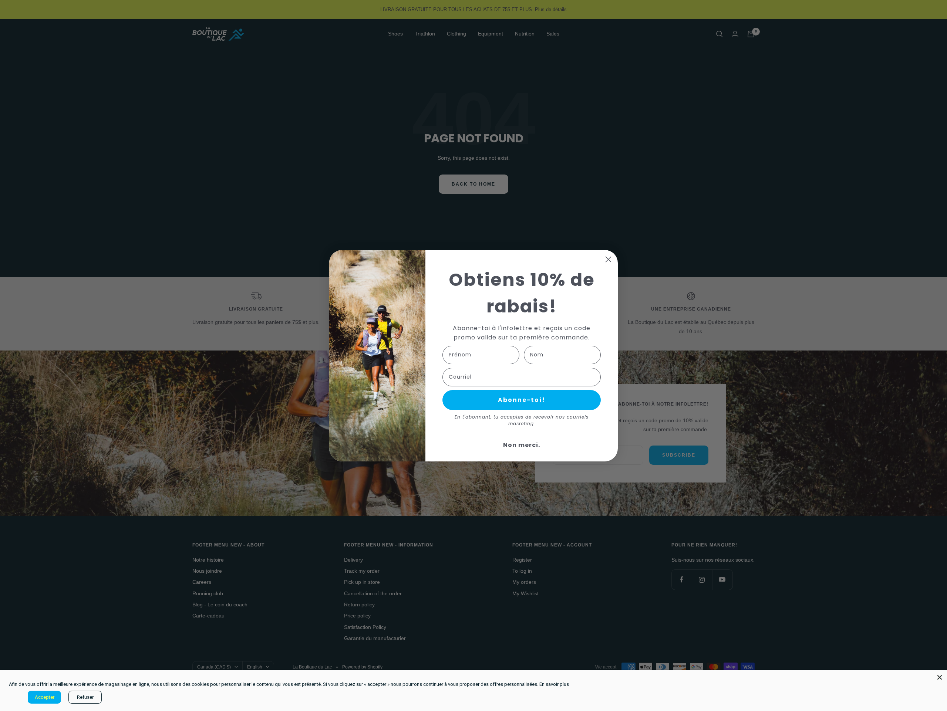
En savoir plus (554, 684)
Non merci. (521, 445)
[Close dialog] (608, 259)
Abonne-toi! (521, 400)
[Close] (939, 677)
